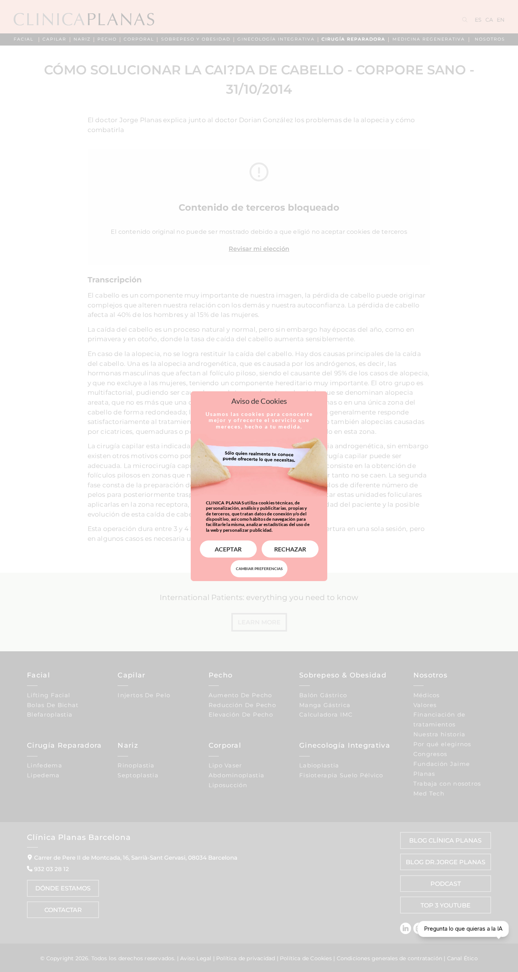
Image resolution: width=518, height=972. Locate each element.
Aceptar (228, 549)
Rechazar (290, 549)
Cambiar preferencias (259, 568)
